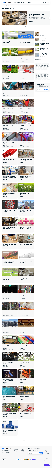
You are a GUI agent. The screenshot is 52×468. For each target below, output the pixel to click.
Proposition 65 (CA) (23, 450)
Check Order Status (16, 449)
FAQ (14, 450)
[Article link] (26, 18)
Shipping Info (15, 451)
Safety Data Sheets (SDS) (23, 451)
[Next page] (28, 440)
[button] (43, 2)
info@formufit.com (47, 453)
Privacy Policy (22, 449)
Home (3, 5)
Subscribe (46, 89)
